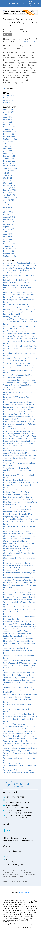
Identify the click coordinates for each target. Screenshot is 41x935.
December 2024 (9, 161)
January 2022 (9, 246)
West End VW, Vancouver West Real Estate (20, 738)
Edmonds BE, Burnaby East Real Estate (18, 421)
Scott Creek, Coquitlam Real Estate (17, 634)
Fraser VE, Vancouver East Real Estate (18, 443)
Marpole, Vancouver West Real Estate (21, 31)
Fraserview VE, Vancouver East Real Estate (20, 451)
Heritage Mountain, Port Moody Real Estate (20, 482)
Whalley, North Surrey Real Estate (16, 751)
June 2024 (7, 176)
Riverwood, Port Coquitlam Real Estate (18, 624)
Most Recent (8, 110)
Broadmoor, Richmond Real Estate (16, 304)
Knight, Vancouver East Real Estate (17, 509)
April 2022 (7, 239)
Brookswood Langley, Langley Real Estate (19, 307)
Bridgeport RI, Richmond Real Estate (17, 292)
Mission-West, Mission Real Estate (16, 548)
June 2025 (7, 146)
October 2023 (9, 195)
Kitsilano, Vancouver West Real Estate (18, 507)
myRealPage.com (24, 892)
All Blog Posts (8, 95)
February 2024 (9, 185)
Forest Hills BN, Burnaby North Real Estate (19, 439)
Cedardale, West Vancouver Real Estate (19, 334)
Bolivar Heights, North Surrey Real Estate (19, 280)
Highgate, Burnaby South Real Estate (18, 490)
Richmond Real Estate (11, 619)
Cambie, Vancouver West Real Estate (18, 319)
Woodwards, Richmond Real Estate (17, 770)
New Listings (8, 98)
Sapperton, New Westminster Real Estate (19, 629)
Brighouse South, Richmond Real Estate (19, 295)
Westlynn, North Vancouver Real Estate (19, 743)
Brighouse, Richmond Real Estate (16, 297)
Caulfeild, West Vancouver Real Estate (18, 331)
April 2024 (7, 180)
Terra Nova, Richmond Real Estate (16, 697)
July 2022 (7, 232)
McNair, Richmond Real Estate (15, 541)
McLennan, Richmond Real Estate (16, 539)
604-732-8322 (30, 3)
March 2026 (8, 124)
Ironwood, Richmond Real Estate (16, 495)
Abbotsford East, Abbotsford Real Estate (19, 263)
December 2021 (9, 249)
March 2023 (8, 212)
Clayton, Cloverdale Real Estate (15, 360)
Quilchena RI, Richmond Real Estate (17, 607)
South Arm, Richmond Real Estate (16, 648)
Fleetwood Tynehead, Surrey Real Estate (19, 434)
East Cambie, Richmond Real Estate (17, 409)
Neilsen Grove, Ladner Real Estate (16, 563)
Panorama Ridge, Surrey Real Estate (17, 590)
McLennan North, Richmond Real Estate (19, 536)
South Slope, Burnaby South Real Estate (19, 665)
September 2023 (10, 197)
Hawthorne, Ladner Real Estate (15, 480)
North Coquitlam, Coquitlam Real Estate (19, 570)
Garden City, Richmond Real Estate (17, 453)
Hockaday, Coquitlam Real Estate (16, 492)
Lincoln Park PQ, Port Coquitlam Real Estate (20, 519)
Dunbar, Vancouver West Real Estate (17, 402)
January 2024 (9, 188)
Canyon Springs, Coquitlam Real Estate (19, 326)
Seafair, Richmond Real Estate (15, 636)
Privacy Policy (11, 862)
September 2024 (10, 168)
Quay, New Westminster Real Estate (17, 600)
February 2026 (9, 127)
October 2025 (9, 136)
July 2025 (7, 144)
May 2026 (7, 119)
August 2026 (8, 112)
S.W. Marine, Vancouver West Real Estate (19, 626)
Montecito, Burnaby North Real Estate (18, 551)
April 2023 (7, 210)
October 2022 (9, 224)
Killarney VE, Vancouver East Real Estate (19, 500)
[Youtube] (9, 831)
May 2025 (7, 149)
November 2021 (9, 251)
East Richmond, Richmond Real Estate (18, 417)
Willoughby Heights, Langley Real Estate (19, 763)
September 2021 (9, 256)
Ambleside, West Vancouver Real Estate (19, 268)
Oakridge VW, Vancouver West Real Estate (20, 580)
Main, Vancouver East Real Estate (16, 531)
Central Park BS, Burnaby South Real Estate (20, 346)
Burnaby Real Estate (11, 317)
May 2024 (7, 178)
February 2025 (9, 156)
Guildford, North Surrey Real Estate (17, 470)
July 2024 (7, 173)
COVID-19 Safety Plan (14, 865)
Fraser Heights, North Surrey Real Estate (19, 441)
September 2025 (10, 139)
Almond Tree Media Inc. (24, 840)
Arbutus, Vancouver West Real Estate (18, 273)
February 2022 (9, 244)
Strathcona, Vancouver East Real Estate (19, 680)
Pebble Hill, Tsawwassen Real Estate (17, 592)
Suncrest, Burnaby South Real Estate (17, 687)
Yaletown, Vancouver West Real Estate (18, 773)
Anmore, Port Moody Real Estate (16, 270)
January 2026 (9, 129)
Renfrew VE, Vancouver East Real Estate (19, 617)
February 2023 (9, 215)
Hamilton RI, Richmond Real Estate (17, 473)
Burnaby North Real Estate (13, 314)
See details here (29, 41)
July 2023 (7, 202)
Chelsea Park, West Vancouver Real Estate (20, 358)
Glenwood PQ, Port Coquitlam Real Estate (20, 456)
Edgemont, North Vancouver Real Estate (19, 419)
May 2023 (7, 207)
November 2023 (10, 193)
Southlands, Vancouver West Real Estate (19, 673)
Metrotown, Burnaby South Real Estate (18, 543)
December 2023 (9, 190)
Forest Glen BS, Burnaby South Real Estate (20, 436)
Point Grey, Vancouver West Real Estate (19, 595)
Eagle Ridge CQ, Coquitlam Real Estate (18, 404)
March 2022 (8, 241)
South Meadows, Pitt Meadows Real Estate (20, 663)
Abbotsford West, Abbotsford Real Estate (19, 265)
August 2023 (8, 200)
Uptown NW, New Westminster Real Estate (20, 717)
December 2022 (9, 219)
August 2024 (8, 171)
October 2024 (9, 166)
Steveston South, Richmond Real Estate (18, 678)
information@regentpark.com (12, 3)
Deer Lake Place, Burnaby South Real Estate (20, 390)
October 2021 (8, 254)
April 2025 (7, 151)
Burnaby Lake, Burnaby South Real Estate (19, 312)
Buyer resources (12, 854)
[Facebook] (5, 831)
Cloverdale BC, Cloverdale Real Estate (18, 365)
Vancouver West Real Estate (14, 724)
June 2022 (7, 234)
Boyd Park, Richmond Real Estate (16, 282)
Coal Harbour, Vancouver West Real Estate (20, 368)
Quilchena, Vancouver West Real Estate (19, 609)
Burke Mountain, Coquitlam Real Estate (19, 309)
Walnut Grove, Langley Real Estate (17, 729)
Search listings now (13, 851)
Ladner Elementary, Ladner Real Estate (18, 514)
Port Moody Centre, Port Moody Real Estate (20, 597)
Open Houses (8, 100)
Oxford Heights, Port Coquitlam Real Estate (20, 582)
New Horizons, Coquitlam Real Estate (18, 565)
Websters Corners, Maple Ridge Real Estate (20, 731)
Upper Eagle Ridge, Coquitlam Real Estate (19, 714)
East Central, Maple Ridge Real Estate (18, 412)
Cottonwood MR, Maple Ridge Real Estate (19, 383)
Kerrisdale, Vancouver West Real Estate (18, 497)
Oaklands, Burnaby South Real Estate (18, 578)
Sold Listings (8, 103)
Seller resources (12, 857)
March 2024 (8, 183)
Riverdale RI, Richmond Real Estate (17, 621)
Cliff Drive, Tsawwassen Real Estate (17, 363)
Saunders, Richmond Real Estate (16, 631)
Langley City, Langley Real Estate (16, 517)
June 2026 (7, 117)
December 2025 (9, 132)
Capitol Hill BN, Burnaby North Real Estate (20, 329)
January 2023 (9, 217)
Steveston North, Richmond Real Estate (18, 675)
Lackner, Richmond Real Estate (15, 512)
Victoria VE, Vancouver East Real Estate (19, 726)
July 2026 (7, 115)
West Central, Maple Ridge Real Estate (18, 736)
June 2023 (7, 205)
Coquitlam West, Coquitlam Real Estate (19, 380)
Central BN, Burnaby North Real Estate (18, 336)
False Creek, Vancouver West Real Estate (19, 431)
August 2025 (8, 141)
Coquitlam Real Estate (12, 378)
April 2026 (7, 122)
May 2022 (7, 237)
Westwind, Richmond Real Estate (16, 746)
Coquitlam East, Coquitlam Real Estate (18, 375)
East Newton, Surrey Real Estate (16, 414)
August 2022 (8, 229)
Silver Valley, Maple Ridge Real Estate (18, 641)
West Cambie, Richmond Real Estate (17, 734)
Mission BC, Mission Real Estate (15, 546)
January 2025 (9, 159)
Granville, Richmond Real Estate (16, 468)
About (8, 859)
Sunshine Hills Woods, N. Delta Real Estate (20, 695)
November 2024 (10, 163)
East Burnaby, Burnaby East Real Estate (18, 407)
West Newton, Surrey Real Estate (16, 741)
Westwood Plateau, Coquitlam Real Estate (20, 748)
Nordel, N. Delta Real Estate (14, 568)
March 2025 (8, 154)
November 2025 (10, 134)
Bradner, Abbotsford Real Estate (16, 285)
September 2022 (10, 227)
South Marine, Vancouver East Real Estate (20, 660)
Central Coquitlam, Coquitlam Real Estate (20, 339)
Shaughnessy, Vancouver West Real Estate (20, 639)
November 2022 (10, 222)
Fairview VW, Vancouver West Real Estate (20, 429)
